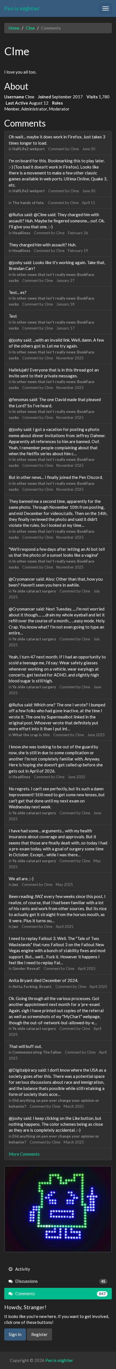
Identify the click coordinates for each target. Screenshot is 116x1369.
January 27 (65, 280)
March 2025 (74, 1106)
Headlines (21, 233)
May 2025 (64, 884)
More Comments (24, 1153)
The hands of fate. (28, 202)
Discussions (60, 1281)
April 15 (88, 202)
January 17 (65, 328)
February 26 (78, 233)
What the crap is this (31, 735)
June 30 (88, 149)
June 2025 (96, 735)
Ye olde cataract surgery (34, 591)
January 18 (65, 304)
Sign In (15, 1334)
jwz (15, 884)
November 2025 (70, 358)
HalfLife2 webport (28, 149)
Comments (60, 1293)
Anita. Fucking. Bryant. (32, 986)
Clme (74, 149)
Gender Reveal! (26, 968)
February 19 (78, 250)
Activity (22, 1268)
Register (39, 1334)
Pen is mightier (22, 8)
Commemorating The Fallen (36, 1052)
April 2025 (64, 926)
